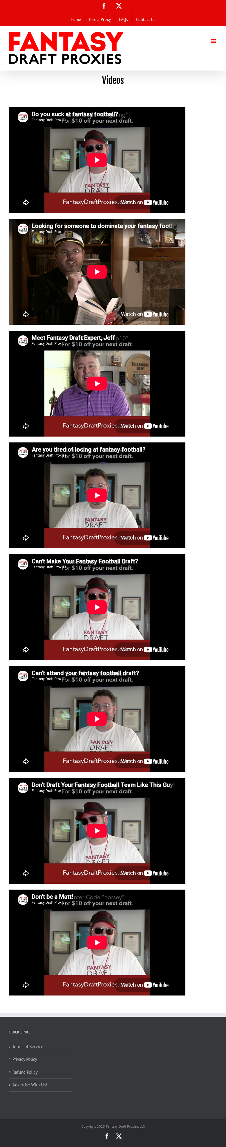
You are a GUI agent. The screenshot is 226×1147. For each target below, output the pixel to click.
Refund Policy (25, 1072)
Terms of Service (27, 1046)
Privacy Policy (24, 1059)
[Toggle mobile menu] (214, 41)
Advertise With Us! (29, 1085)
